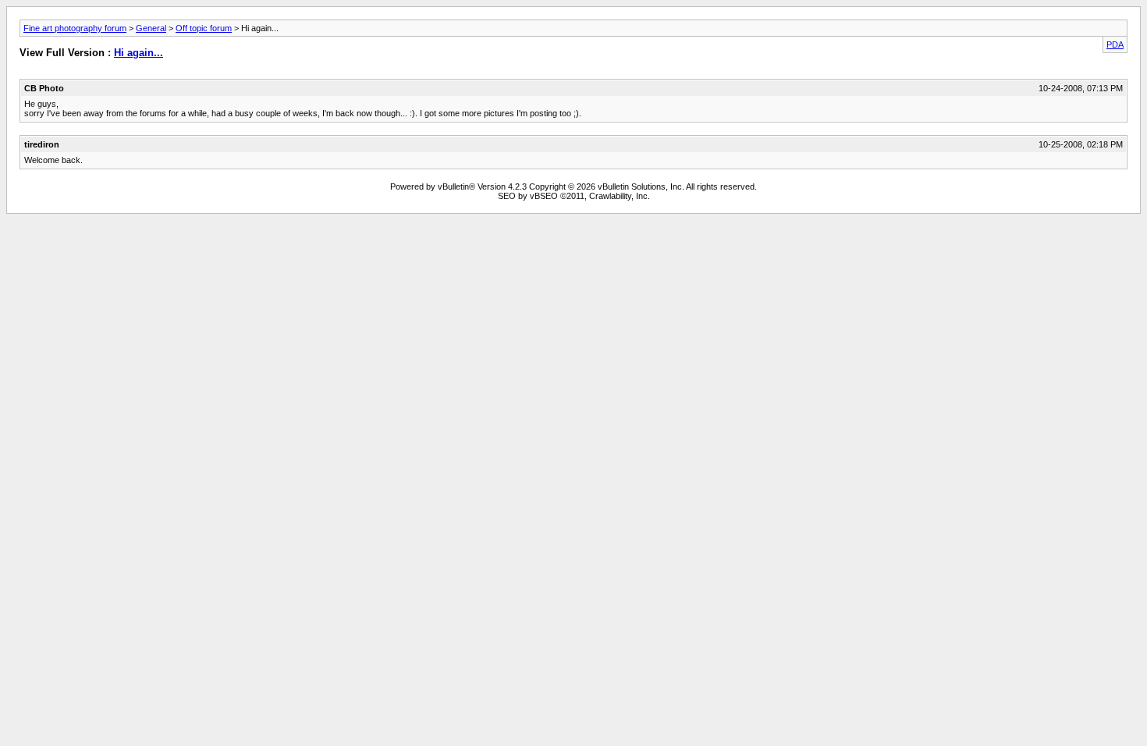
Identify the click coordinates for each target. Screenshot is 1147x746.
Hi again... (138, 53)
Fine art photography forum (74, 28)
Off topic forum (204, 28)
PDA (1115, 44)
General (151, 28)
